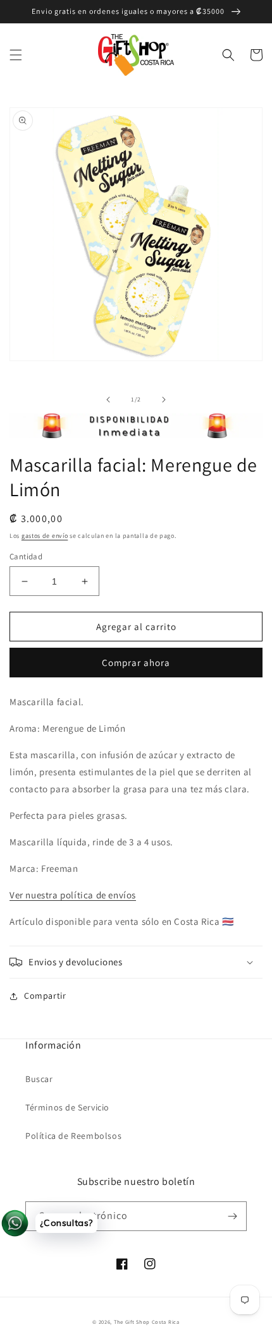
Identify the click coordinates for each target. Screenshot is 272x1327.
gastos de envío (45, 536)
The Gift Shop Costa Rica (147, 1321)
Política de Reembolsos (73, 1135)
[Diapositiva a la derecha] (164, 400)
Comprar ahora (136, 663)
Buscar (39, 1079)
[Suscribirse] (232, 1216)
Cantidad (25, 556)
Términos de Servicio (67, 1107)
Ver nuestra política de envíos (72, 895)
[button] (16, 55)
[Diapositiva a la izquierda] (108, 400)
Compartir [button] (45, 995)
